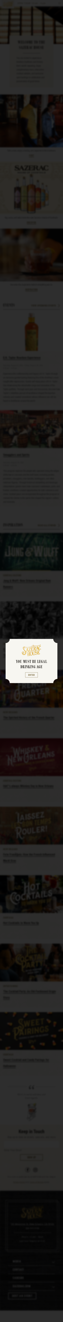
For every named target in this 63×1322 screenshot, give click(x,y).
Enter (31, 674)
